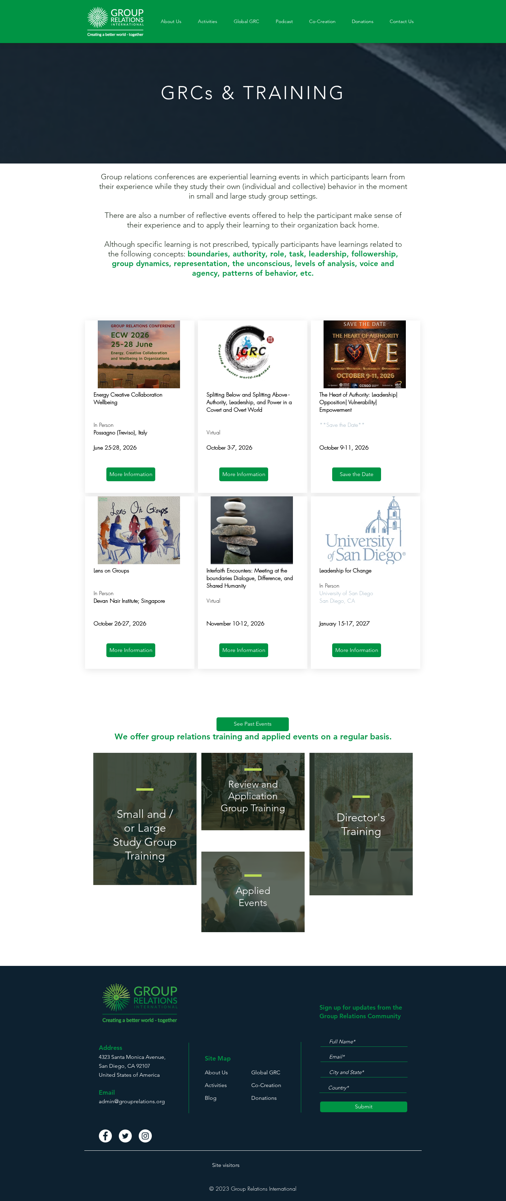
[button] (207, 21)
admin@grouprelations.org (132, 1101)
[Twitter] (125, 1135)
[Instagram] (145, 1135)
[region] (145, 819)
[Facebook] (105, 1135)
